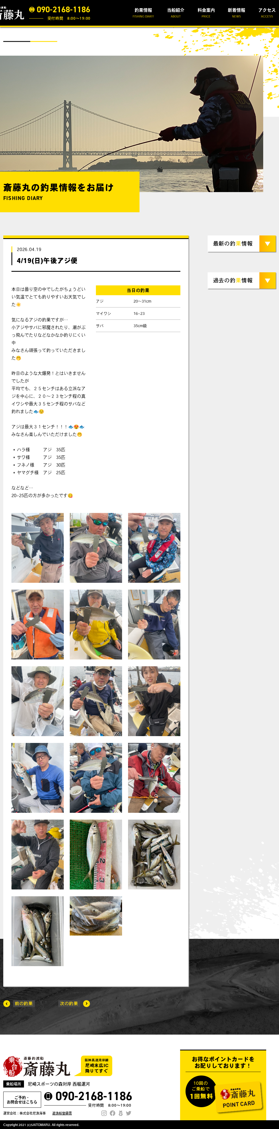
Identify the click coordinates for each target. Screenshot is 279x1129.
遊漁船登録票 (62, 1113)
